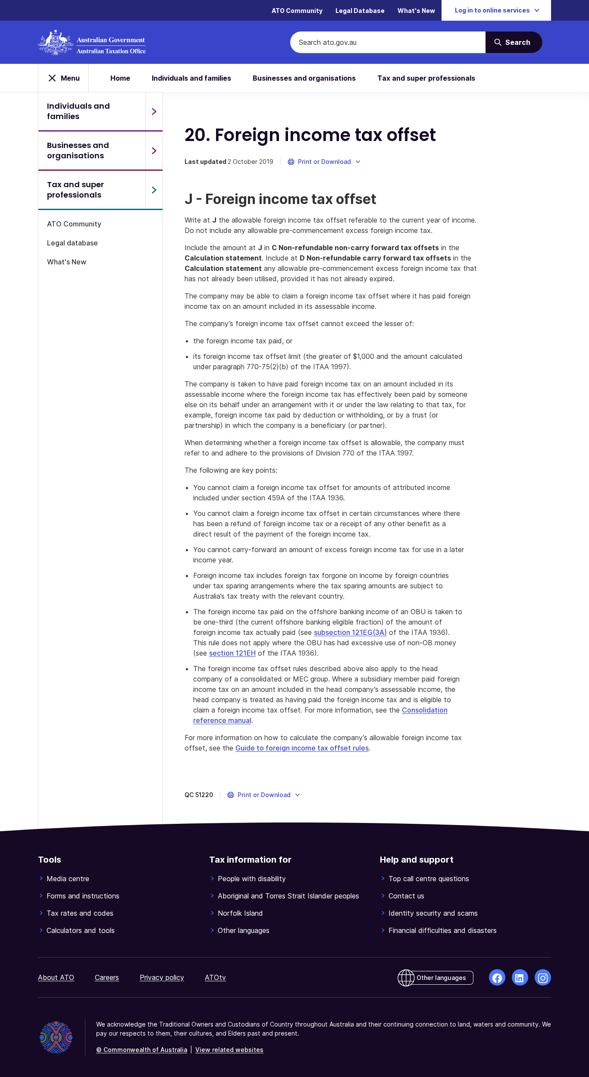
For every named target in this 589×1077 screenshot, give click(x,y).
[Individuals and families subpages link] (154, 111)
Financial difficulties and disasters (442, 930)
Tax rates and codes (80, 913)
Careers (107, 977)
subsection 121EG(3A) (350, 632)
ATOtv (215, 977)
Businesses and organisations (304, 78)
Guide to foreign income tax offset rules (302, 748)
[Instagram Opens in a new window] (543, 977)
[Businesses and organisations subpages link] (154, 151)
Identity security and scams (433, 913)
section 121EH (232, 653)
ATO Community (297, 10)
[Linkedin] (520, 977)
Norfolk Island (240, 913)
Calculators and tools (81, 930)
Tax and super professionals (426, 78)
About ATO (56, 977)
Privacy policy (162, 977)
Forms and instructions (83, 896)
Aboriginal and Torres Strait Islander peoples (288, 896)
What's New (416, 10)
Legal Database (360, 10)
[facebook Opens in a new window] (497, 977)
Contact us (406, 896)
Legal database (72, 243)
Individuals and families (191, 78)
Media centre (68, 878)
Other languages (243, 930)
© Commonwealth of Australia (141, 1049)
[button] (324, 161)
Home (120, 78)
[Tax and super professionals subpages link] (154, 190)
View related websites (229, 1049)
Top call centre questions (428, 878)
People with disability (252, 878)
